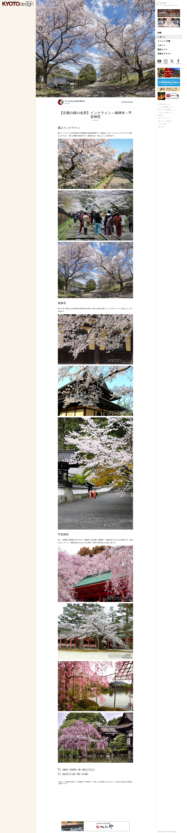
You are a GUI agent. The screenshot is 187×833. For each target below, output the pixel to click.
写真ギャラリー (164, 54)
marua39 (129, 414)
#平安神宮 (73, 769)
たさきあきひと (128, 527)
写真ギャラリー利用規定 (165, 121)
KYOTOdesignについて (164, 104)
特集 (159, 33)
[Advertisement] (95, 802)
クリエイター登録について (165, 112)
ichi (131, 187)
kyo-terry (152, 95)
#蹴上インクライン (88, 769)
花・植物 (85, 774)
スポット (161, 45)
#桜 (79, 769)
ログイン (175, 5)
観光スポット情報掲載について (166, 110)
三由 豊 (130, 761)
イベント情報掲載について (165, 107)
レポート (161, 37)
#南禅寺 (65, 769)
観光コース (162, 49)
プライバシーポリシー (164, 118)
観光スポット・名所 (69, 774)
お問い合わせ (161, 126)
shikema (130, 709)
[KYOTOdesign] (17, 6)
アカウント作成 (166, 5)
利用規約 (160, 115)
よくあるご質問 (162, 124)
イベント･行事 (164, 41)
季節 (78, 774)
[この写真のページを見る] (95, 164)
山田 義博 (129, 238)
